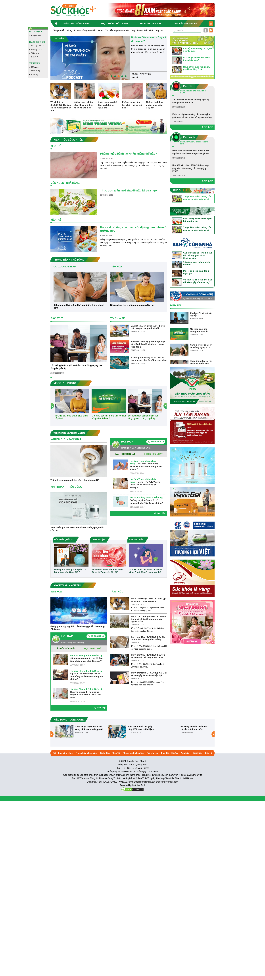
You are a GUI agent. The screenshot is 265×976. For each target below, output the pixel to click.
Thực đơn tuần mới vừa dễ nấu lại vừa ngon (129, 190)
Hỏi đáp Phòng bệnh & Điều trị (146, 497)
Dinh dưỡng (35, 71)
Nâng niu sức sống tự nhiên (81, 30)
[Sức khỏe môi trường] (192, 211)
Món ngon (35, 67)
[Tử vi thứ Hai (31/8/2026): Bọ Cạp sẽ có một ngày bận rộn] (60, 91)
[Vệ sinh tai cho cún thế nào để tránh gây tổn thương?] (177, 282)
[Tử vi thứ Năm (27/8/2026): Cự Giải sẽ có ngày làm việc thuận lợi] (119, 678)
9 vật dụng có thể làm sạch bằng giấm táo (107, 105)
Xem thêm (207, 127)
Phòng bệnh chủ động (133, 753)
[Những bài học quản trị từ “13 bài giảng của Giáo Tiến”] (71, 555)
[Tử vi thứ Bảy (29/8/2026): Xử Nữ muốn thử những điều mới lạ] (119, 642)
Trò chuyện (152, 753)
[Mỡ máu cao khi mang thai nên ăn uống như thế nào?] (109, 400)
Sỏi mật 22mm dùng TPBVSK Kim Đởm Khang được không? (146, 466)
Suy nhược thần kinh (142, 30)
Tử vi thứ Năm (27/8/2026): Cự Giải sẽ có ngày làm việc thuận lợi (149, 674)
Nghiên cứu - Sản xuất (65, 439)
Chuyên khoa (36, 36)
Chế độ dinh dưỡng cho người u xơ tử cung (198, 49)
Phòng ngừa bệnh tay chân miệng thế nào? (132, 105)
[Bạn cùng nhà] (192, 244)
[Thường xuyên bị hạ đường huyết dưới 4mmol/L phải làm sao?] (60, 693)
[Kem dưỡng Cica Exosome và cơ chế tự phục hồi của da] (78, 508)
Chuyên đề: (59, 30)
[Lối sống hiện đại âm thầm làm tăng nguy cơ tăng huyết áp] (78, 343)
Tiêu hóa (116, 266)
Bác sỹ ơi (34, 57)
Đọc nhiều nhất (153, 454)
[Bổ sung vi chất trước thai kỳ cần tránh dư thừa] (170, 732)
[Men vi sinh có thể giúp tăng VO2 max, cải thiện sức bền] (117, 732)
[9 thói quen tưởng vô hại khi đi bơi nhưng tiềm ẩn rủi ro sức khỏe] (119, 362)
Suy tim (159, 30)
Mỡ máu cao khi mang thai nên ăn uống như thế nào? (109, 417)
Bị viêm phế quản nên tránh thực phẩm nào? (196, 59)
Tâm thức (116, 591)
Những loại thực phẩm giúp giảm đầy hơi (154, 105)
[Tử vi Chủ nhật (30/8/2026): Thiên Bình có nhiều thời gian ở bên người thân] (119, 621)
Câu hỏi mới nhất (125, 454)
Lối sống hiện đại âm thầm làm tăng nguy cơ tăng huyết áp (76, 367)
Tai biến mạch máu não (117, 30)
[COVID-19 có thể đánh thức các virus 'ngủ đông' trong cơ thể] (146, 555)
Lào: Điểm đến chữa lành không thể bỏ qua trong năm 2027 (148, 327)
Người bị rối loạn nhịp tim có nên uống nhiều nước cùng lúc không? (86, 676)
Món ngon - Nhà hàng (65, 183)
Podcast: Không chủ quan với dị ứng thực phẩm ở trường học (133, 229)
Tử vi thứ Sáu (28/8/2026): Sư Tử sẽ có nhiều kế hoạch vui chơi (148, 656)
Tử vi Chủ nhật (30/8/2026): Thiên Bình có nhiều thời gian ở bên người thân (148, 619)
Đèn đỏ (187, 86)
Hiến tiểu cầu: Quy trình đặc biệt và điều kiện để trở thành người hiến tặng (148, 344)
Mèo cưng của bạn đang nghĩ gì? (196, 272)
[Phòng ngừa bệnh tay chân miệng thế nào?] (132, 91)
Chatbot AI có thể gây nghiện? (201, 314)
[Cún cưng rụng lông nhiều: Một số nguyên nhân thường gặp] (177, 255)
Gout (100, 30)
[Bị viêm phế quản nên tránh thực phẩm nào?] (177, 60)
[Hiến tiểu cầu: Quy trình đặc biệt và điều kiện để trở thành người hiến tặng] (119, 346)
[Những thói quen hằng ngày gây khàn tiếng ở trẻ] (177, 69)
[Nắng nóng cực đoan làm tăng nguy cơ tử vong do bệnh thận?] (179, 350)
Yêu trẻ (55, 146)
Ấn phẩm (185, 753)
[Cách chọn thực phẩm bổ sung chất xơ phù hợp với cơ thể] (64, 732)
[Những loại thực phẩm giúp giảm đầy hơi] (156, 91)
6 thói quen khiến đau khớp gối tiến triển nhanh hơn (83, 105)
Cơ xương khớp (65, 266)
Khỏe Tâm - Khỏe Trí (110, 753)
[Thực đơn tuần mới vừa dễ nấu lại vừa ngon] (73, 202)
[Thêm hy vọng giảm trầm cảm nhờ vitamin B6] (78, 461)
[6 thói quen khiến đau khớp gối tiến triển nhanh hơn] (84, 91)
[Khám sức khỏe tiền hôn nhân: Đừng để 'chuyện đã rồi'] (109, 555)
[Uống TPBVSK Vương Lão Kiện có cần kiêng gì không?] (120, 483)
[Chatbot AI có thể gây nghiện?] (179, 318)
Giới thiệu (197, 753)
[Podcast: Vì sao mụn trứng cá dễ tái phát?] (90, 58)
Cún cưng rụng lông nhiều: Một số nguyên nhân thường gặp (197, 255)
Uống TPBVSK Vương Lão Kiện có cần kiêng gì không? (145, 485)
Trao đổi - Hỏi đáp (150, 23)
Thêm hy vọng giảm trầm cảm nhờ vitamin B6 (74, 480)
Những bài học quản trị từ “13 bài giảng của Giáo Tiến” (70, 570)
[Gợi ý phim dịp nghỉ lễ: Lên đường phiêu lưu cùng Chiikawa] (78, 610)
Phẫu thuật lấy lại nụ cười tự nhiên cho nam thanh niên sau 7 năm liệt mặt (201, 362)
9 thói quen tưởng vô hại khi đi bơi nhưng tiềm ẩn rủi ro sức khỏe (149, 358)
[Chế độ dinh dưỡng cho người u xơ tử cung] (177, 51)
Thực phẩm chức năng (114, 23)
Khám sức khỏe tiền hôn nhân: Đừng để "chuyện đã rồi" (108, 570)
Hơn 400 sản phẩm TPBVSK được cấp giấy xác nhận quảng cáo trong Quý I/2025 (190, 168)
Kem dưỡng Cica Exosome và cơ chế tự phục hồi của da (77, 529)
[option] (108, 58)
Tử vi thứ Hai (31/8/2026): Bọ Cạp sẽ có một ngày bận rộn (60, 106)
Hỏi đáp (127, 441)
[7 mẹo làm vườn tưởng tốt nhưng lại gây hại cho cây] (177, 198)
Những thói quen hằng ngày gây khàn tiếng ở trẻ (196, 68)
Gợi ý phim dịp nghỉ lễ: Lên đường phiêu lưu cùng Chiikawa (77, 627)
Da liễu (135, 77)
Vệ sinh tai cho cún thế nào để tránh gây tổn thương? (197, 281)
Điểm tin (175, 305)
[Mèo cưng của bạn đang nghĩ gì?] (177, 273)
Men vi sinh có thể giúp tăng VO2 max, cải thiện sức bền (142, 728)
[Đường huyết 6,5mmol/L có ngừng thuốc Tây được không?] (120, 501)
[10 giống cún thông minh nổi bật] (177, 264)
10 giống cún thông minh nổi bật (196, 263)
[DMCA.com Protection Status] (132, 789)
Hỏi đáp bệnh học (37, 46)
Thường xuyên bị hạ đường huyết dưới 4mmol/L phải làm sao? (85, 695)
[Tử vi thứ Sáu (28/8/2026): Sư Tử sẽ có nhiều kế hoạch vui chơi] (119, 660)
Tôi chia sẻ (35, 53)
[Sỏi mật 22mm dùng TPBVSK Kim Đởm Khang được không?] (120, 465)
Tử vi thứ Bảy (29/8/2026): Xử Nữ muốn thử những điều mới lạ (148, 638)
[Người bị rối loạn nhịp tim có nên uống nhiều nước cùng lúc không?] (60, 674)
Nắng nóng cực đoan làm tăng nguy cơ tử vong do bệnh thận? (201, 346)
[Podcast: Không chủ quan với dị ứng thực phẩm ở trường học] (73, 239)
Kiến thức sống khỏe (76, 23)
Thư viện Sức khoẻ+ (185, 23)
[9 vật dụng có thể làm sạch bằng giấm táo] (108, 91)
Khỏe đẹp (34, 74)
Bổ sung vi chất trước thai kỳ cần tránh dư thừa (194, 727)
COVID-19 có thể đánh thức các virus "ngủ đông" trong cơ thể (145, 570)
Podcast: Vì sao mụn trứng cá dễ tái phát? (148, 39)
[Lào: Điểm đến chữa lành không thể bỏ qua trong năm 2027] (119, 331)
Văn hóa (56, 591)
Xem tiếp (161, 513)
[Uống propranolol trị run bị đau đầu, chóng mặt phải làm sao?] (60, 659)
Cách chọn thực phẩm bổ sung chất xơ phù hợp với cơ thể (89, 728)
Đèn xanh (189, 137)
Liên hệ (208, 753)
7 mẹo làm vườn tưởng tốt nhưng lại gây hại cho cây (197, 197)
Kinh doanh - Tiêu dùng (66, 487)
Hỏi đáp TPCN (36, 49)
